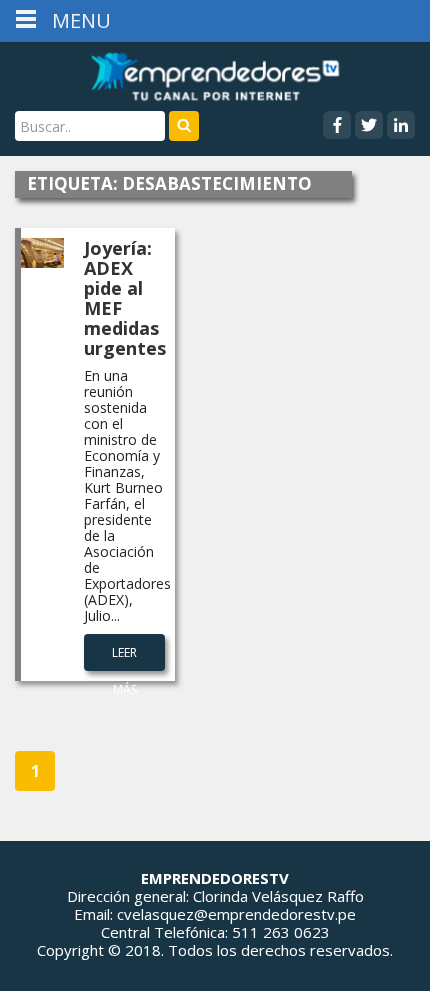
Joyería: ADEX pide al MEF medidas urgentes (125, 298)
